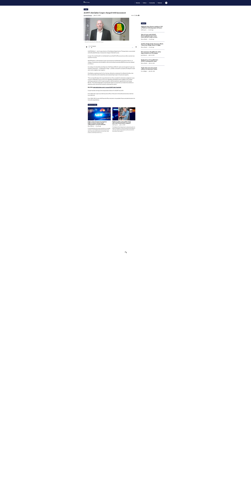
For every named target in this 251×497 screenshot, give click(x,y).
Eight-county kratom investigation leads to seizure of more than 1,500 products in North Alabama (97, 123)
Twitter (135, 15)
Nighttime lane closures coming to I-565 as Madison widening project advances (152, 27)
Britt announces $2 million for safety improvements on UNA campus (151, 52)
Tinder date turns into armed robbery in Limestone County (149, 68)
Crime (85, 9)
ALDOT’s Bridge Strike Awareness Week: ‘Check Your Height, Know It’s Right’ (152, 44)
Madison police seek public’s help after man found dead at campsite (121, 122)
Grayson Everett (88, 15)
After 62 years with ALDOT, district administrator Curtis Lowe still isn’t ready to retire (149, 36)
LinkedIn (137, 15)
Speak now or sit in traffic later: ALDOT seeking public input (149, 60)
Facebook (138, 15)
